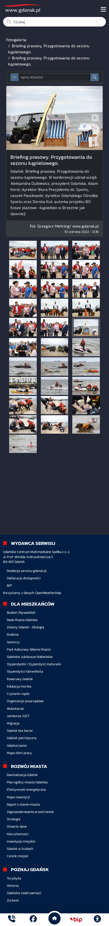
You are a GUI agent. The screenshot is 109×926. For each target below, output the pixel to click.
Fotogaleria (16, 40)
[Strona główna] (11, 919)
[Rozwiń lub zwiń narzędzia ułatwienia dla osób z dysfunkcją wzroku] (97, 919)
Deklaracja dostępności (24, 578)
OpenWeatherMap (48, 592)
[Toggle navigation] (103, 9)
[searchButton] (94, 77)
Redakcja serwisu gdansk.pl (26, 570)
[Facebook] (33, 919)
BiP (9, 585)
